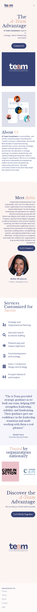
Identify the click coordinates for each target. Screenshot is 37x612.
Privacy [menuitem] (4, 591)
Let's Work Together (23, 514)
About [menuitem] (4, 599)
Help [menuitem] (3, 607)
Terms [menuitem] (4, 595)
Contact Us (19, 46)
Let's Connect (26, 248)
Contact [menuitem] (4, 603)
